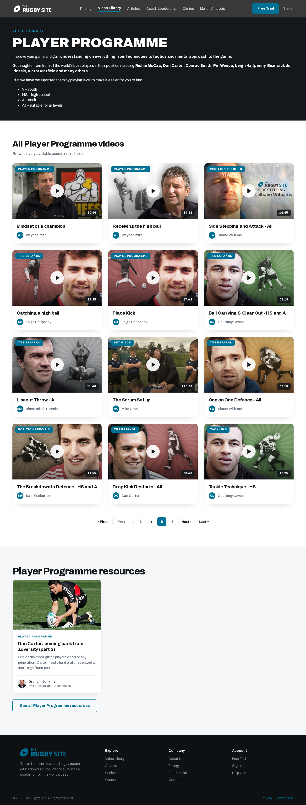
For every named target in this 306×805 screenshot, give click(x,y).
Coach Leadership (161, 9)
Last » (204, 522)
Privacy (267, 798)
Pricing (86, 9)
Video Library (109, 8)
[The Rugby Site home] (32, 9)
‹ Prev (120, 522)
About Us (176, 759)
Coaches (112, 780)
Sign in (288, 8)
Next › (186, 522)
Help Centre (241, 773)
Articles (133, 9)
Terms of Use (284, 798)
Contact (175, 780)
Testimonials (179, 773)
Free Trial (265, 8)
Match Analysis (212, 9)
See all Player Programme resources (55, 706)
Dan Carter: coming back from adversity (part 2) (50, 646)
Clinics (188, 9)
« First (102, 522)
